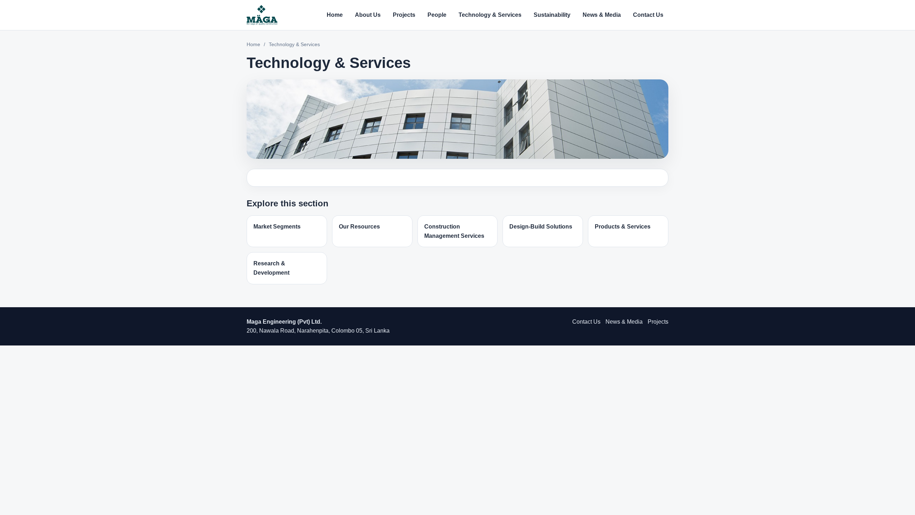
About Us (368, 15)
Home (335, 15)
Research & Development (271, 268)
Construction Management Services (454, 231)
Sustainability (552, 15)
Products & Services (623, 227)
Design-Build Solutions (540, 227)
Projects (404, 15)
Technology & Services (490, 15)
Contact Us (648, 15)
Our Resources (359, 227)
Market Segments (277, 227)
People (436, 15)
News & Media (602, 15)
